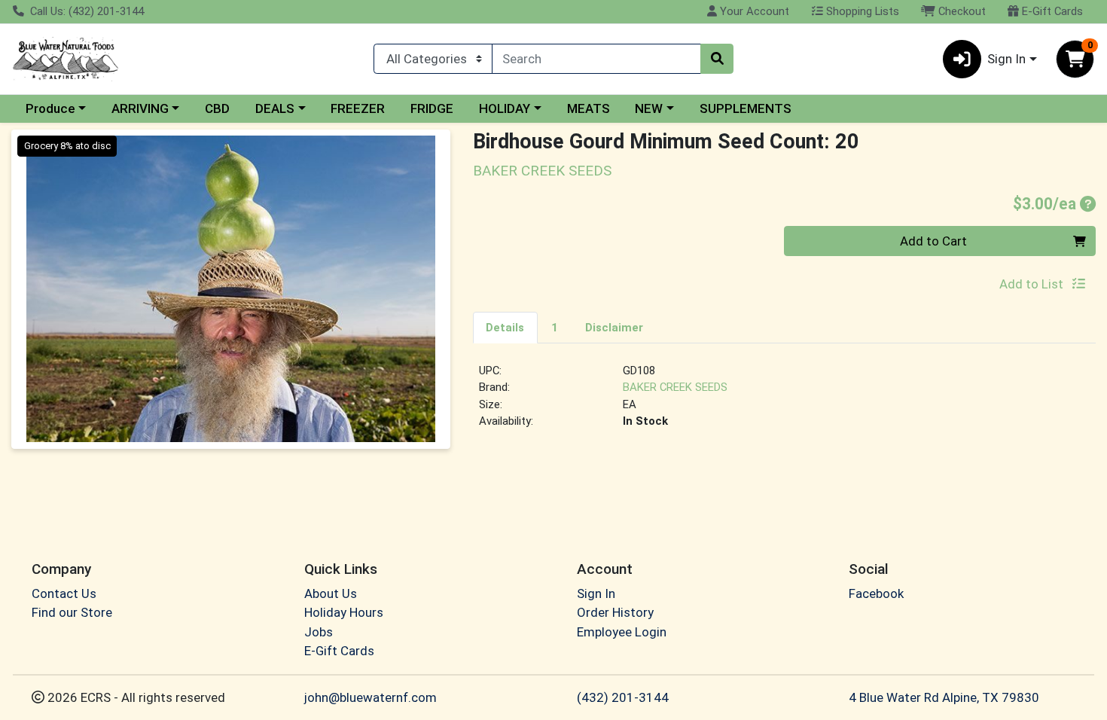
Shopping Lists (861, 11)
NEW (649, 108)
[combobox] (596, 59)
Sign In (596, 593)
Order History (615, 612)
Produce (50, 108)
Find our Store (72, 612)
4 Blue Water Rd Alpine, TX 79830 (944, 697)
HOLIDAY (504, 108)
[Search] (716, 59)
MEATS (588, 108)
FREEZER (358, 108)
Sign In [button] (1006, 58)
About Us (330, 593)
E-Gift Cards (1051, 11)
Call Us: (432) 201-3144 (85, 11)
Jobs (318, 631)
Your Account (753, 11)
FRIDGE (431, 108)
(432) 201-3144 (623, 697)
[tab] (505, 327)
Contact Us (64, 593)
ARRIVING (140, 108)
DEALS (274, 108)
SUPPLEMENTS (745, 108)
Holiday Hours (343, 612)
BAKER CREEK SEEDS (675, 387)
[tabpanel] (784, 402)
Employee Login (621, 631)
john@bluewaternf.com (370, 697)
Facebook (876, 593)
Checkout (960, 11)
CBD (217, 108)
